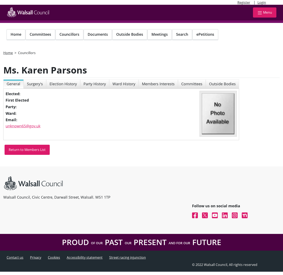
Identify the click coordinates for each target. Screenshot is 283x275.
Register (243, 2)
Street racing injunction (127, 257)
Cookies (54, 257)
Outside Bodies (129, 34)
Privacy (35, 257)
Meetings (159, 34)
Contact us (15, 257)
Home (16, 34)
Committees (40, 34)
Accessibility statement (85, 257)
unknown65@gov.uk (23, 125)
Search (182, 34)
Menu (267, 12)
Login (262, 2)
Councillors (69, 34)
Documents (98, 34)
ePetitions (205, 34)
